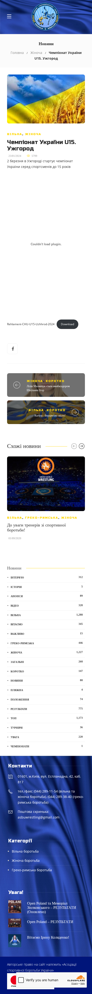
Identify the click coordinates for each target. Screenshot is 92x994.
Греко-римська (41, 517)
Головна (17, 52)
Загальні (47, 661)
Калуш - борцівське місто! (50, 415)
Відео (47, 605)
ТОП (47, 718)
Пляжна (47, 690)
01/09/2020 (14, 538)
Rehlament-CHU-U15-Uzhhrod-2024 (30, 324)
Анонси (47, 596)
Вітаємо (47, 624)
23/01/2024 (14, 155)
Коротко (55, 381)
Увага (47, 737)
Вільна (14, 134)
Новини (47, 680)
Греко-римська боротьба (32, 870)
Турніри (47, 727)
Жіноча (36, 52)
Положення (47, 699)
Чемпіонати (47, 746)
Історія (47, 586)
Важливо (47, 633)
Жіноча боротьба (26, 860)
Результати (47, 708)
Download (67, 324)
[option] (46, 500)
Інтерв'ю (47, 577)
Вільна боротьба (25, 851)
